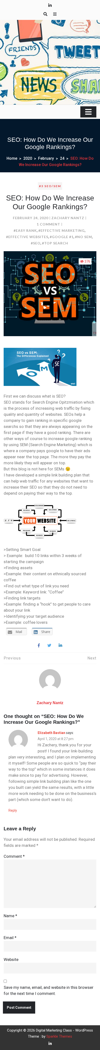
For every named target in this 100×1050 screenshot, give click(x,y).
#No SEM (83, 237)
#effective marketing (61, 230)
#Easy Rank (25, 230)
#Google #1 (62, 237)
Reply (12, 810)
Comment (14, 856)
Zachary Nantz (67, 218)
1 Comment (48, 224)
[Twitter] (49, 645)
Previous (12, 658)
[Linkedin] (60, 645)
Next (91, 658)
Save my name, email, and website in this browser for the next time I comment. (48, 990)
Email (10, 937)
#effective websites (27, 237)
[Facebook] (39, 645)
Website (11, 959)
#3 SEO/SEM (50, 186)
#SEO (36, 243)
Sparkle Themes (59, 1036)
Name (10, 915)
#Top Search (55, 243)
